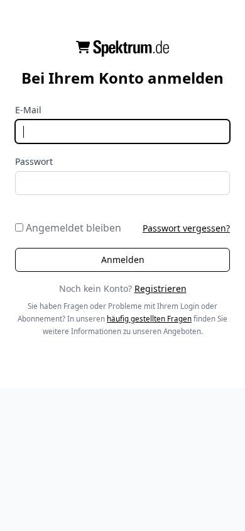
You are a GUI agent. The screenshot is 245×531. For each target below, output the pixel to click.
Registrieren (160, 288)
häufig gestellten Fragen (149, 318)
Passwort (34, 161)
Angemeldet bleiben (72, 228)
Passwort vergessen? (186, 228)
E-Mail (28, 110)
